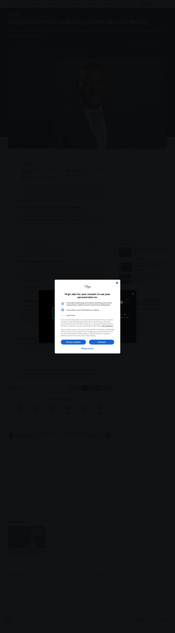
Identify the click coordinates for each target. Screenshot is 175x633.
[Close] (117, 282)
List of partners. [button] (107, 326)
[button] (87, 315)
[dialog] (87, 316)
